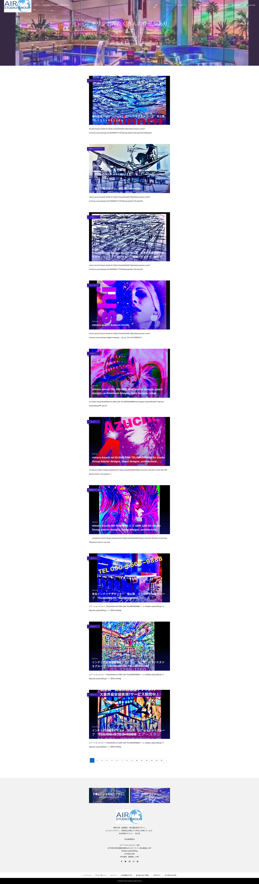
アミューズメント (93, 285)
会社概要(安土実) (206, 5)
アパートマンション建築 (95, 80)
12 (147, 760)
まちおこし (94, 217)
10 (137, 760)
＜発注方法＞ (236, 5)
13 (151, 760)
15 (161, 760)
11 (141, 760)
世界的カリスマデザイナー (96, 148)
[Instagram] (129, 861)
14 (156, 760)
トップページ (167, 5)
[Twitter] (125, 861)
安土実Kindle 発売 (249, 5)
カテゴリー (193, 5)
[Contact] (134, 861)
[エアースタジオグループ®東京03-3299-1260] (129, 816)
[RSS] (138, 861)
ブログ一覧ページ (180, 5)
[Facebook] (121, 861)
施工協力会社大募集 (221, 5)
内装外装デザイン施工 (95, 490)
